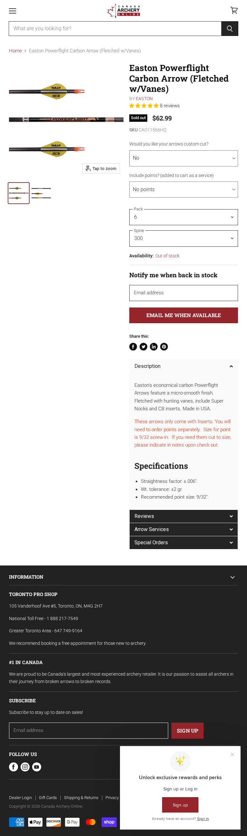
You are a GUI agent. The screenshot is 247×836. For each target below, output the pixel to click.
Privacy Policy (118, 797)
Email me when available (183, 315)
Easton (144, 98)
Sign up (187, 730)
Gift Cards (48, 797)
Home (15, 51)
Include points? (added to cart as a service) (171, 175)
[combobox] (115, 28)
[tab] (183, 366)
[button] (144, 106)
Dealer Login (20, 797)
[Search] (229, 28)
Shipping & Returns (81, 797)
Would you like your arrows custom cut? (168, 144)
